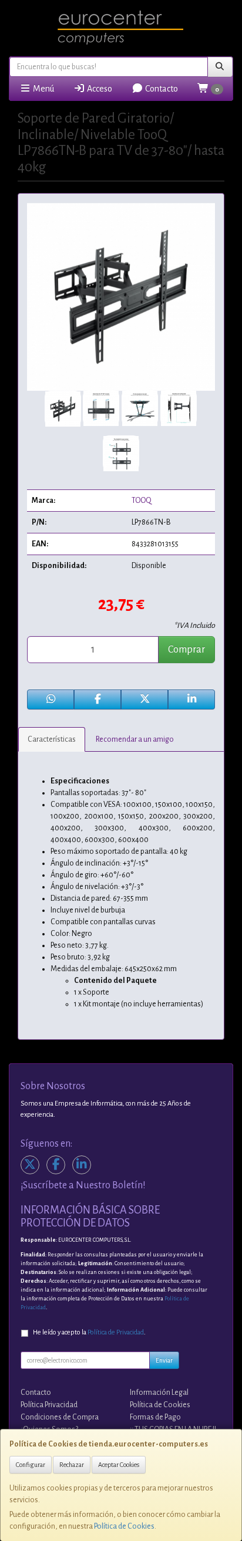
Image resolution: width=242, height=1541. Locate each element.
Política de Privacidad (116, 1332)
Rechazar (71, 1464)
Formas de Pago (155, 1417)
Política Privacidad (49, 1405)
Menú (42, 88)
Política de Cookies (124, 1526)
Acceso (98, 88)
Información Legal (159, 1392)
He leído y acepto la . (89, 1332)
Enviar (164, 1360)
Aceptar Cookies (118, 1464)
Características (52, 739)
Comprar (186, 649)
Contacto (160, 88)
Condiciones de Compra (60, 1417)
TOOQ (142, 500)
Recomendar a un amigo (135, 739)
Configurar (30, 1464)
